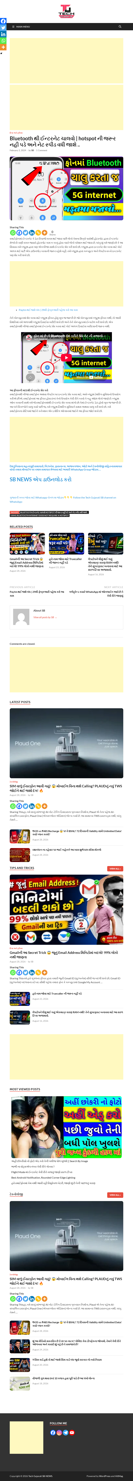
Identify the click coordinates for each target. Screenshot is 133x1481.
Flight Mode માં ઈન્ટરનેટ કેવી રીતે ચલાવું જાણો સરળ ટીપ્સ (41, 1172)
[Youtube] (72, 1432)
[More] (44, 233)
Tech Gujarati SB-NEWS (40, 1476)
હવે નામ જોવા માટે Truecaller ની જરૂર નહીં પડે (65, 560)
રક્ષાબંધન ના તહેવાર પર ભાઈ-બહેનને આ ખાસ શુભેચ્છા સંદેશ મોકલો (66, 849)
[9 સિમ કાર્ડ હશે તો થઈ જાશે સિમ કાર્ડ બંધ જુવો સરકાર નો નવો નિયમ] (20, 1359)
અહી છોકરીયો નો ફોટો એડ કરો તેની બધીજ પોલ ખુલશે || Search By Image (49, 1161)
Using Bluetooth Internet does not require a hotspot (40, 515)
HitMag (119, 1476)
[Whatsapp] (13, 233)
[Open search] (120, 26)
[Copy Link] (38, 233)
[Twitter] (25, 233)
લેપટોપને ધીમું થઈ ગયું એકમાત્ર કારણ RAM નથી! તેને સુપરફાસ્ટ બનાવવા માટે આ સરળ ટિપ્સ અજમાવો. (105, 564)
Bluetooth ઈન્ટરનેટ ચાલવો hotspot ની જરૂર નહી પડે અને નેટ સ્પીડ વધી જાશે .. (54, 512)
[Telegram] (65, 1432)
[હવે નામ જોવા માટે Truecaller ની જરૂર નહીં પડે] (66, 544)
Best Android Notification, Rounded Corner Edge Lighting (43, 1177)
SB (32, 150)
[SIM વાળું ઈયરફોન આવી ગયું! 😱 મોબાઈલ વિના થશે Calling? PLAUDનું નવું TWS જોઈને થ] (66, 744)
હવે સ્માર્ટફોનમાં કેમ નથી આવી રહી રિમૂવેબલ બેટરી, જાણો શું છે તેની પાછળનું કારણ (53, 1183)
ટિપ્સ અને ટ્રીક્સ (16, 133)
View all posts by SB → (45, 617)
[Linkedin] (32, 233)
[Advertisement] (66, 60)
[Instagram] (59, 1432)
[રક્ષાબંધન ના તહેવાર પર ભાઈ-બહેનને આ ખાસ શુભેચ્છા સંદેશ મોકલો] (20, 849)
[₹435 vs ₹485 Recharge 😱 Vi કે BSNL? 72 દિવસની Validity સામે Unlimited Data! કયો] (20, 831)
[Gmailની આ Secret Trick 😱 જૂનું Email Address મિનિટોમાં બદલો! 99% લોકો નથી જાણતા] (27, 544)
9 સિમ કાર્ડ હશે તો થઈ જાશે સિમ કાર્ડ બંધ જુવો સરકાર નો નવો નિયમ (67, 1359)
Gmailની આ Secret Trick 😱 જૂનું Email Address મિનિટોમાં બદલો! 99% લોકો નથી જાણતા (26, 562)
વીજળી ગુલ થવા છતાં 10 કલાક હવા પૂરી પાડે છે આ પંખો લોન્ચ (63, 1378)
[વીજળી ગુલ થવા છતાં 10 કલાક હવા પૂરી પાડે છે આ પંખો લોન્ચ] (20, 1378)
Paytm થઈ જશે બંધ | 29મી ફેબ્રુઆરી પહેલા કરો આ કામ (48, 309)
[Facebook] (19, 233)
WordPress (104, 1476)
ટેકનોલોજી (14, 782)
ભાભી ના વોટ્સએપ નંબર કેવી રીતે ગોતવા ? (32, 1166)
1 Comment (41, 150)
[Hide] (1, 53)
